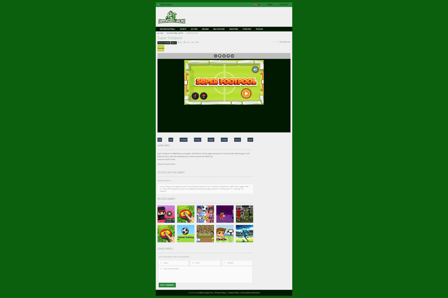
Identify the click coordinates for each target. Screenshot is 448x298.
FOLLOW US (284, 5)
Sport (250, 140)
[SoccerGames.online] (172, 17)
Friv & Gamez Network (250, 293)
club (170, 140)
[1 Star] (272, 42)
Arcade (205, 29)
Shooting (233, 29)
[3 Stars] (275, 42)
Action (194, 29)
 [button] (228, 56)
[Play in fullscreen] (224, 56)
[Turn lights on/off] (215, 56)
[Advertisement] (248, 14)
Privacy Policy (220, 293)
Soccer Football (167, 29)
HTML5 (197, 140)
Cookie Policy (233, 293)
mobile (224, 140)
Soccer (237, 140)
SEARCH (270, 5)
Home (161, 33)
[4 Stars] (277, 42)
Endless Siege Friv (205, 293)
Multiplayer (219, 29)
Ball (159, 140)
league (211, 140)
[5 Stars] (278, 42)
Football (183, 140)
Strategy (247, 29)
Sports (183, 29)
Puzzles (259, 29)
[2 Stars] (274, 42)
